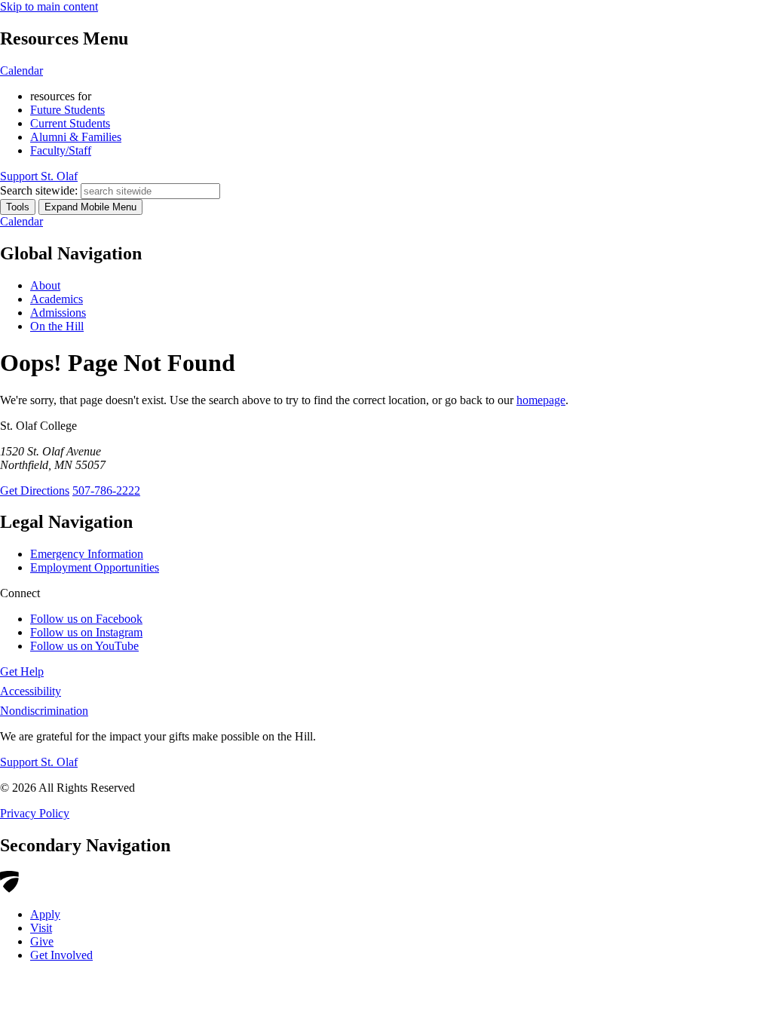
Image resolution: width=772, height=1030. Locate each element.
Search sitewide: (39, 190)
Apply (45, 914)
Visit (41, 927)
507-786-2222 (106, 490)
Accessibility (30, 691)
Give (42, 941)
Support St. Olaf (39, 762)
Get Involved (61, 955)
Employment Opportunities (94, 567)
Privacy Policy (34, 813)
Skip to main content (49, 6)
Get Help (22, 671)
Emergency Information (86, 553)
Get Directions (34, 490)
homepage (540, 400)
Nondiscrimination (44, 710)
